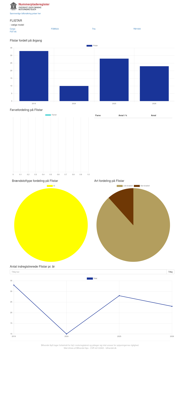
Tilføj (170, 271)
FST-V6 (13, 31)
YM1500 (137, 28)
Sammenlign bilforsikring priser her (25, 13)
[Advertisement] (90, 370)
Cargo (12, 28)
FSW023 (55, 28)
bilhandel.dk (111, 348)
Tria (93, 28)
